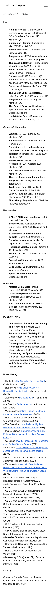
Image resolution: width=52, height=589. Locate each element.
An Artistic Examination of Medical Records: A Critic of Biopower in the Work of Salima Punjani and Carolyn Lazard (25, 467)
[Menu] (46, 5)
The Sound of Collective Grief (30, 381)
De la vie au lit (26, 398)
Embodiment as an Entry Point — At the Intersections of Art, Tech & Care (24, 434)
